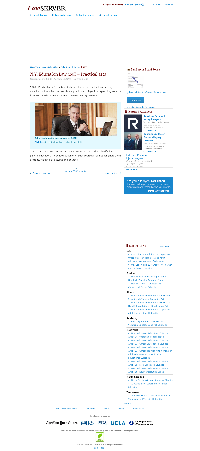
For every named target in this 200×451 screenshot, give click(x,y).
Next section (112, 173)
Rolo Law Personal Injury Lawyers (154, 118)
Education (53, 67)
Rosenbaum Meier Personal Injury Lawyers (154, 137)
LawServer (46, 9)
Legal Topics (39, 15)
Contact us (90, 408)
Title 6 (64, 67)
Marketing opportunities (66, 408)
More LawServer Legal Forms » (141, 106)
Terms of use (138, 408)
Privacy (121, 408)
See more (164, 246)
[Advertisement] (100, 42)
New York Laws (38, 67)
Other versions (80, 78)
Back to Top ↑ (100, 447)
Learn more (135, 100)
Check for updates (61, 78)
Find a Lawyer (86, 15)
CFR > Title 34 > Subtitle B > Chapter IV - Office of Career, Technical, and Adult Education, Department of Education (149, 258)
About (106, 408)
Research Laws (62, 15)
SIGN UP (169, 4)
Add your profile (122, 4)
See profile (148, 130)
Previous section (41, 173)
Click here (40, 142)
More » (127, 403)
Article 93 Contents (75, 171)
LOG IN (156, 4)
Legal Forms (109, 15)
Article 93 (74, 67)
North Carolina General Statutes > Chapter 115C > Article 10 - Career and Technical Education (150, 384)
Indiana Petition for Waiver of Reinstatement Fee (147, 93)
